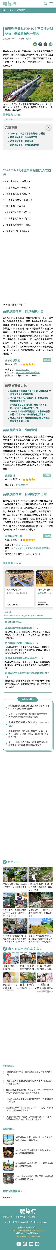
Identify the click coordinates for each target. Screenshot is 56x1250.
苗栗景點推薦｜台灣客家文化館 (24, 145)
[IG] (25, 1244)
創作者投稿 (8, 1217)
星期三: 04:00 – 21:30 (27, 376)
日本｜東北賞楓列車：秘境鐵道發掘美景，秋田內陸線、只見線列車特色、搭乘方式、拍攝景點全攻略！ (44, 968)
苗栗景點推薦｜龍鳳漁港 (21, 141)
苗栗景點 (21, 10)
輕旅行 (9, 3)
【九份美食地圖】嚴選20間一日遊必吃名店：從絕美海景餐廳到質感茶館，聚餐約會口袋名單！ (28, 1118)
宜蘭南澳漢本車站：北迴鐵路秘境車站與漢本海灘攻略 (29, 1073)
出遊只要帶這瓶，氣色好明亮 (21, 724)
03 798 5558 (22, 545)
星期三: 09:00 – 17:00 (27, 554)
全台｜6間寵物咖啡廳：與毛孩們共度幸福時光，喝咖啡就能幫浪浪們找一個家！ (27, 715)
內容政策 (31, 1217)
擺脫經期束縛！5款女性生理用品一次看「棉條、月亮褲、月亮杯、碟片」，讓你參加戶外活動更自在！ (28, 734)
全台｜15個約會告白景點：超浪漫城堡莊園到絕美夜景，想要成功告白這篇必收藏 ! (28, 743)
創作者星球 (20, 1217)
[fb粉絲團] (18, 1244)
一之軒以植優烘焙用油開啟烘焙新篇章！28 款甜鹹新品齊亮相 (30, 1100)
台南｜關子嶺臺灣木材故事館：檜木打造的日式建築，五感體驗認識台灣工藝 (27, 968)
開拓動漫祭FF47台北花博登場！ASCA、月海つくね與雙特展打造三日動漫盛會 (29, 1109)
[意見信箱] (31, 1244)
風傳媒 (28, 39)
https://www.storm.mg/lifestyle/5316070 (23, 615)
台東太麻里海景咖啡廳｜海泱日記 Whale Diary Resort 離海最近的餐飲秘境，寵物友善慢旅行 (29, 1091)
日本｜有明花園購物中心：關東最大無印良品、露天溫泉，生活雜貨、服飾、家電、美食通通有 (27, 987)
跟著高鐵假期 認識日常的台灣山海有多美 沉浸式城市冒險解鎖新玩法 (30, 1082)
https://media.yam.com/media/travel (28, 1231)
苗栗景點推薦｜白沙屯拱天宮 (23, 137)
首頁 (4, 10)
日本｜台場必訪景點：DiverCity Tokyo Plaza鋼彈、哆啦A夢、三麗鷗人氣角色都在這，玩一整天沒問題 (10, 968)
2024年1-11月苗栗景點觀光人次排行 (28, 134)
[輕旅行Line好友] (37, 1244)
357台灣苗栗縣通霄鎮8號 (28, 373)
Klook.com (8, 119)
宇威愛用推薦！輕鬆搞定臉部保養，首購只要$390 (44, 987)
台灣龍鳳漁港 (22, 485)
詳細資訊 (47, 360)
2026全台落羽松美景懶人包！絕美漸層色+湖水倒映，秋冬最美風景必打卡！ (28, 707)
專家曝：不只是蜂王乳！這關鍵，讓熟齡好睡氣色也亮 (10, 987)
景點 (11, 10)
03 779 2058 (22, 370)
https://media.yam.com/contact (28, 1236)
